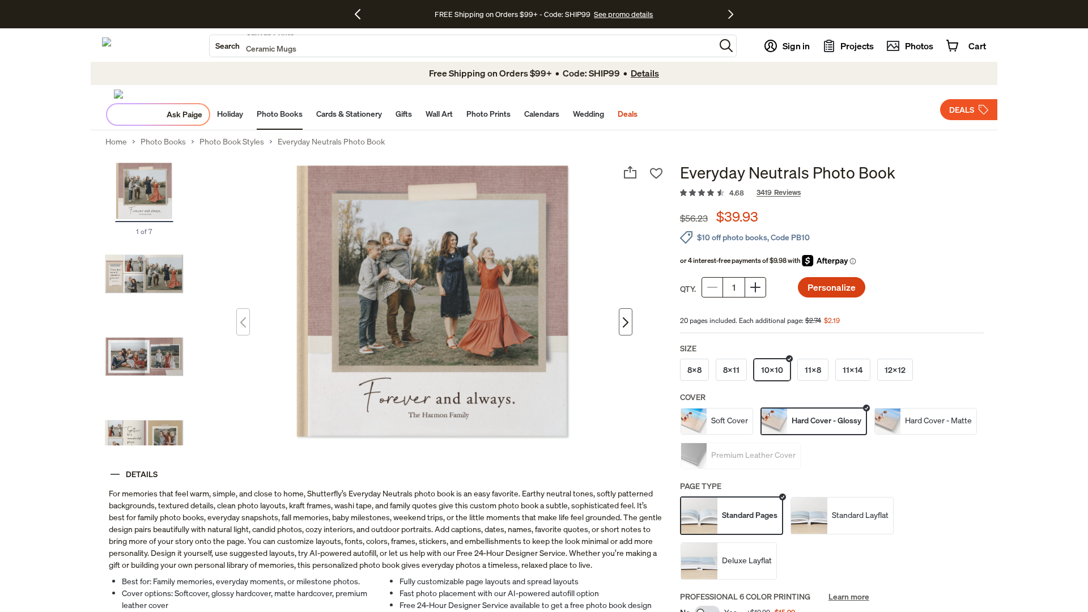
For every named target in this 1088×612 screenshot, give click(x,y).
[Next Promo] (730, 14)
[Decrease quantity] (712, 287)
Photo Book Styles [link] (231, 142)
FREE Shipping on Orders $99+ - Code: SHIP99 (512, 14)
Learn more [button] (848, 596)
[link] (832, 193)
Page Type (700, 486)
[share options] (630, 172)
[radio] (694, 370)
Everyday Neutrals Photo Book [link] (331, 142)
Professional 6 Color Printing (745, 596)
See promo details (623, 14)
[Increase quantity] (755, 287)
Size (688, 348)
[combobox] (462, 46)
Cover (693, 397)
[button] (726, 46)
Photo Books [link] (163, 142)
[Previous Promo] (362, 14)
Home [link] (116, 142)
